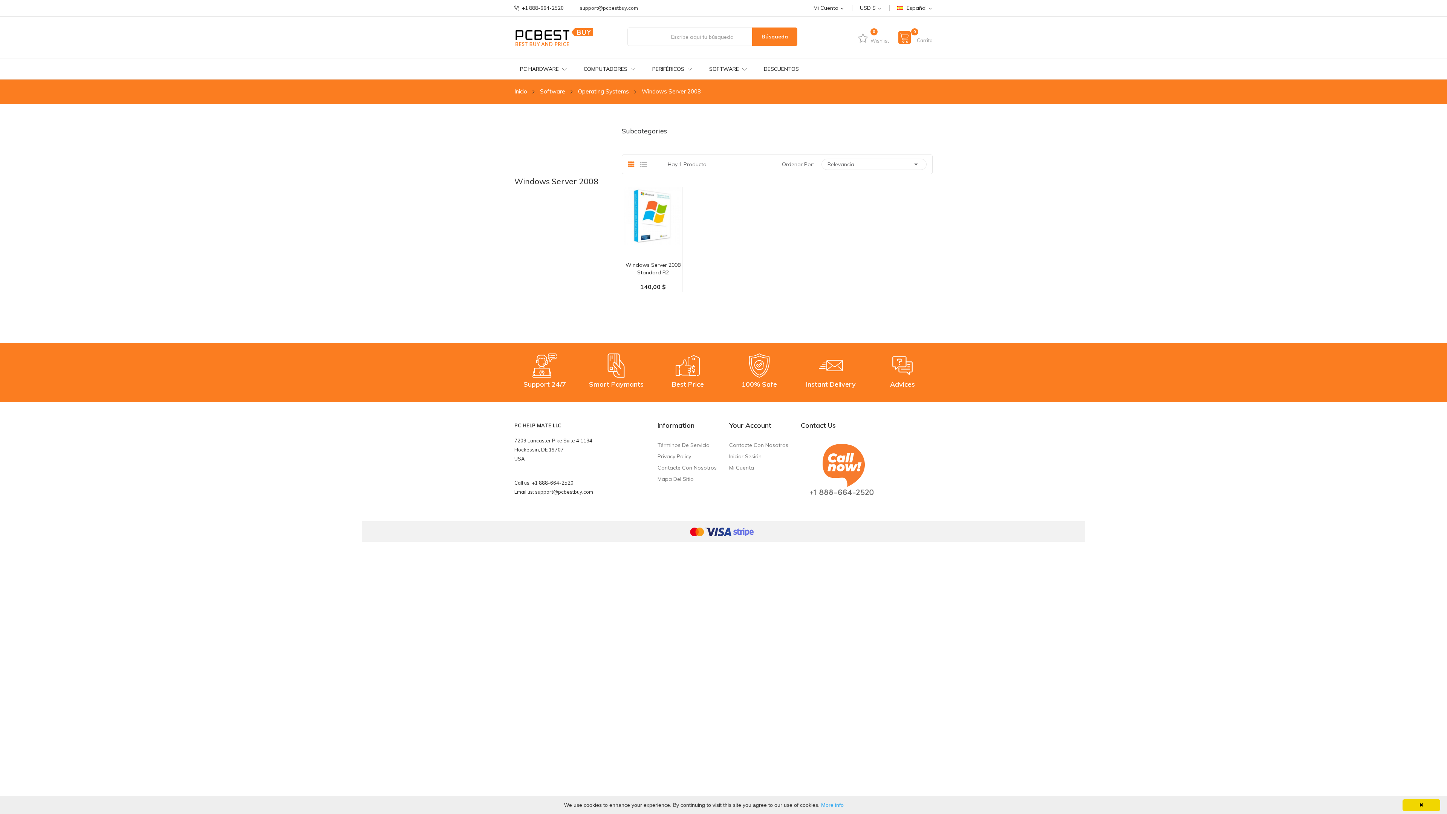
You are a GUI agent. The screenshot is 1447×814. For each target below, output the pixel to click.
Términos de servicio (684, 445)
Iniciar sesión (745, 456)
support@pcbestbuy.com (609, 8)
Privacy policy (674, 456)
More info (832, 805)
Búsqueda (775, 36)
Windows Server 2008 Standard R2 (653, 269)
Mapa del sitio (676, 479)
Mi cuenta (741, 467)
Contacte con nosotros (687, 467)
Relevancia (874, 164)
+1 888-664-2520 (543, 8)
